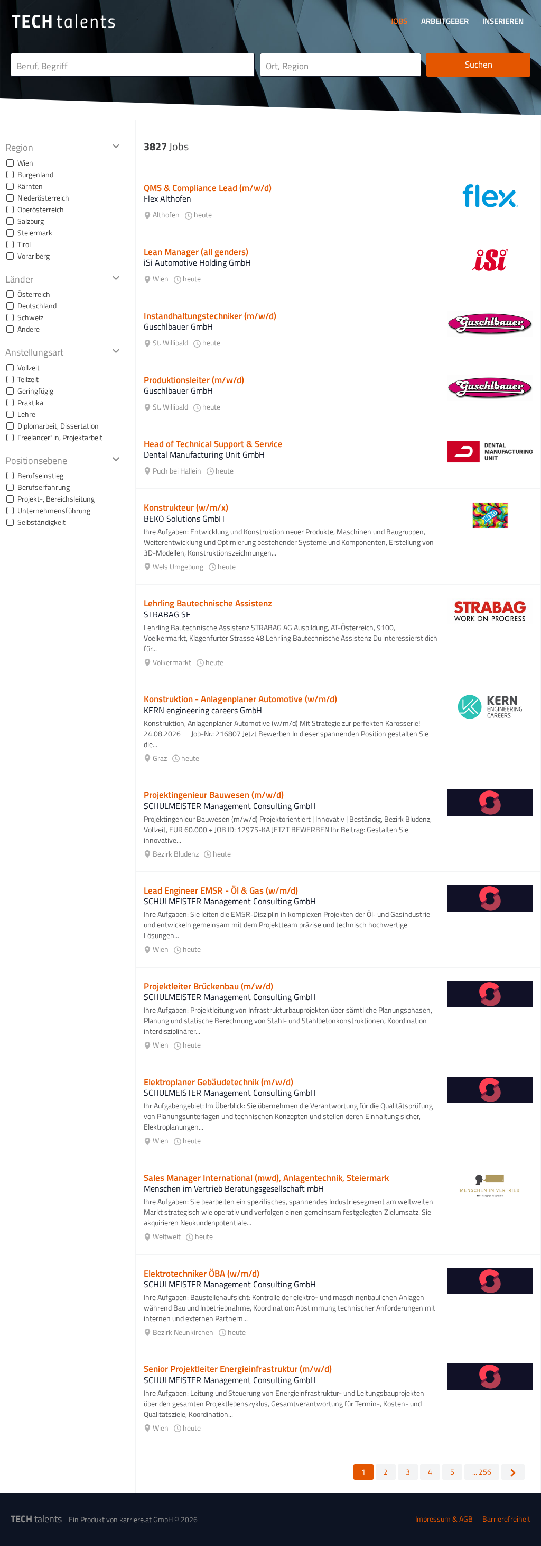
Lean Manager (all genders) (196, 252)
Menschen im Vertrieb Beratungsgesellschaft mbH (234, 1188)
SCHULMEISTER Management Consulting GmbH (230, 805)
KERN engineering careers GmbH (203, 710)
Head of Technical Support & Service (213, 444)
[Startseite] (63, 21)
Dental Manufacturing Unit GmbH (204, 454)
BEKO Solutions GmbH (184, 518)
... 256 (481, 1471)
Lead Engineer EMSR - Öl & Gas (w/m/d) (221, 890)
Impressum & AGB (444, 1518)
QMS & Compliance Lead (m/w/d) (208, 188)
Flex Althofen (167, 198)
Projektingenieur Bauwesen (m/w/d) (214, 795)
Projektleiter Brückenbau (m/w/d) (208, 986)
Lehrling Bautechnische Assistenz (208, 603)
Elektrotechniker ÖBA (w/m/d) (201, 1273)
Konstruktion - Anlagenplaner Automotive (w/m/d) (240, 699)
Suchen (478, 64)
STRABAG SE (167, 614)
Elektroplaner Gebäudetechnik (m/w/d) (218, 1082)
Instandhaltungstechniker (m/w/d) (210, 316)
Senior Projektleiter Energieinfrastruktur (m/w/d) (238, 1369)
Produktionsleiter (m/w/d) (194, 380)
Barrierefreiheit (506, 1518)
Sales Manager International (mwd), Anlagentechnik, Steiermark (266, 1178)
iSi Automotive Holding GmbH (197, 262)
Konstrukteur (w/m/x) (186, 507)
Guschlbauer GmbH (178, 326)
